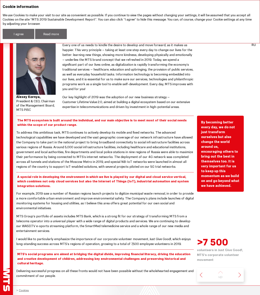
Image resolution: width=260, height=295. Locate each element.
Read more (51, 34)
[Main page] (6, 279)
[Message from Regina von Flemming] (240, 275)
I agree (19, 34)
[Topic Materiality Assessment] (201, 275)
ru (253, 45)
